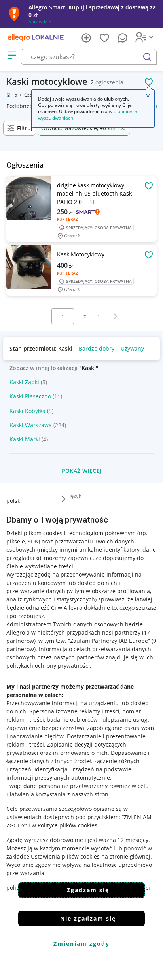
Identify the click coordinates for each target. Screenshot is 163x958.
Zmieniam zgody (81, 943)
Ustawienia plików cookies (65, 856)
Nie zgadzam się (88, 918)
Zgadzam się (88, 890)
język (76, 496)
